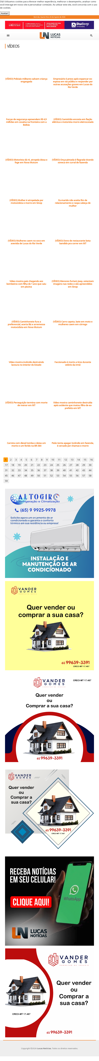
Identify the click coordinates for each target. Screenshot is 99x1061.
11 (59, 459)
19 (19, 464)
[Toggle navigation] (8, 35)
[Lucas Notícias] (50, 35)
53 (58, 475)
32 (12, 470)
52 (51, 475)
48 (25, 475)
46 (12, 475)
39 (58, 470)
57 (83, 475)
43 (83, 470)
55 (70, 475)
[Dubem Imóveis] (49, 25)
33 (19, 470)
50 (38, 475)
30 (90, 464)
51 (45, 475)
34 (25, 470)
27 (70, 464)
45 (6, 475)
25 (58, 464)
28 (77, 464)
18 (12, 464)
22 (38, 464)
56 (77, 475)
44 (90, 470)
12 (65, 459)
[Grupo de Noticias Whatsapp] (49, 900)
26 (64, 464)
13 (72, 459)
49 (32, 475)
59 (6, 480)
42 (77, 470)
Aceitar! (4, 13)
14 (78, 459)
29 (83, 464)
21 (32, 464)
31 (6, 470)
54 (64, 475)
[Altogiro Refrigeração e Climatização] (49, 533)
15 (85, 459)
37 (45, 470)
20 (25, 464)
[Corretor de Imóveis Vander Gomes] (49, 625)
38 (51, 470)
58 (90, 475)
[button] (11, 25)
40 (64, 470)
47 (19, 475)
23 (45, 464)
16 (91, 459)
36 (38, 470)
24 (51, 464)
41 (70, 470)
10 (52, 459)
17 (6, 464)
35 (32, 470)
